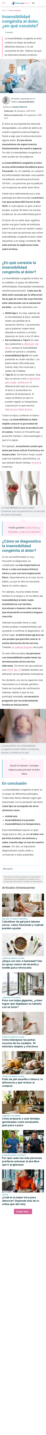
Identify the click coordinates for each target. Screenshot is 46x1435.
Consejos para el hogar (13, 958)
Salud (4, 10)
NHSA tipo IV (14, 669)
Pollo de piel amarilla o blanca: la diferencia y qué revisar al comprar (22, 1082)
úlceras (35, 462)
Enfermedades (15, 10)
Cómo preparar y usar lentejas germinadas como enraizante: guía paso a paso (21, 1122)
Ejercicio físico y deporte (14, 1155)
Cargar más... (23, 1211)
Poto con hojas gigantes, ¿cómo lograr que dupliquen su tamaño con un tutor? (22, 1004)
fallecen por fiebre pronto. (19, 409)
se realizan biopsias (22, 647)
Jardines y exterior (11, 998)
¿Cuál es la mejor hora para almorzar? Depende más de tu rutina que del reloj (20, 1201)
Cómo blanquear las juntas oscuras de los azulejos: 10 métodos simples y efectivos (20, 1043)
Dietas (5, 1195)
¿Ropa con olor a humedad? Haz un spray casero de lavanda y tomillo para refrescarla (22, 964)
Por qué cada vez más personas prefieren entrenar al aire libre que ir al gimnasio (22, 1161)
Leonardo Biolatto (26, 102)
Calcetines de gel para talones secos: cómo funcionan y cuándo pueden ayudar (23, 925)
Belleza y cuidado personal (15, 919)
